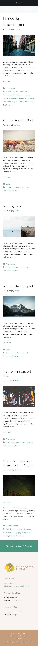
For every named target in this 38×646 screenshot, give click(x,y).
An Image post (12, 206)
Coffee (26, 91)
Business (14, 91)
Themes (12, 536)
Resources (27, 636)
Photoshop (7, 101)
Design (19, 95)
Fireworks (26, 95)
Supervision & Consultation (14, 636)
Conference (7, 95)
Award (8, 91)
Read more (7, 81)
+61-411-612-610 (9, 583)
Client (21, 91)
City (7, 442)
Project (14, 101)
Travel (8, 105)
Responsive (28, 101)
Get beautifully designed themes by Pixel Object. (18, 463)
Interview (20, 98)
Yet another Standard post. (17, 373)
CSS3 (14, 95)
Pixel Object (7, 502)
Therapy (23, 633)
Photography (10, 88)
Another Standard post (18, 286)
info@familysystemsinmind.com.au (17, 586)
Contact (19, 639)
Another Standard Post (18, 120)
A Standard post (13, 24)
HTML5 (5, 98)
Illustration (13, 98)
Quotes (20, 101)
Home (12, 633)
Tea (4, 105)
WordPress (20, 536)
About (18, 633)
